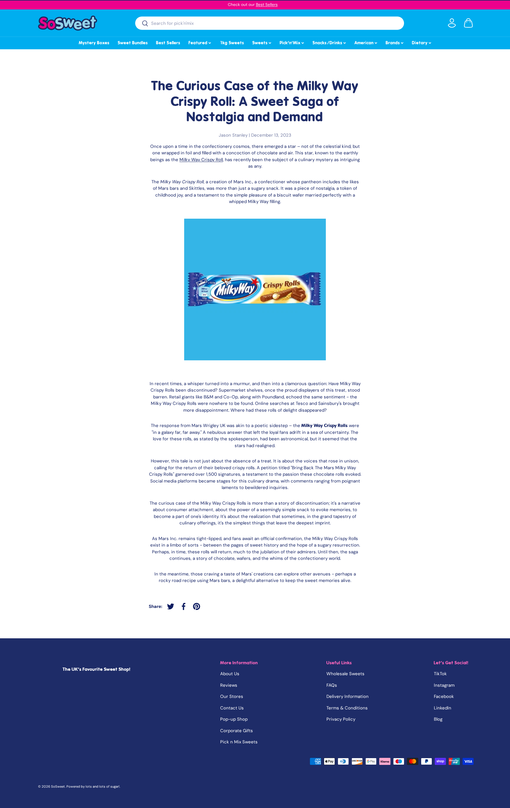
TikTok (440, 674)
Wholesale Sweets (345, 674)
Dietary (422, 42)
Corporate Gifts (236, 731)
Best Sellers (267, 4)
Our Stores (231, 696)
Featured (200, 42)
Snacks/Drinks (330, 42)
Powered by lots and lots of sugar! (93, 786)
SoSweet (58, 786)
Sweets (262, 42)
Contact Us (232, 708)
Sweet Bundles (133, 42)
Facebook (444, 696)
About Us (229, 674)
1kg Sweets (232, 42)
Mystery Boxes (94, 42)
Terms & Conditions (347, 708)
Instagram (444, 685)
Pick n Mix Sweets (239, 742)
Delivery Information (347, 696)
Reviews (228, 685)
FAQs (331, 685)
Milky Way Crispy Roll (201, 160)
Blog (438, 719)
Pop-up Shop (234, 719)
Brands (395, 42)
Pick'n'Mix (292, 42)
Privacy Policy (340, 719)
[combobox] (269, 23)
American (366, 42)
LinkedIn (442, 708)
